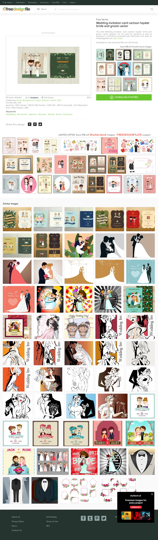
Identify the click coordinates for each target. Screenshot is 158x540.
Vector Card (56, 100)
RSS (48, 526)
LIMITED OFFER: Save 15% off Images (86, 135)
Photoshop (32, 2)
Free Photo (20, 2)
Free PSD (55, 2)
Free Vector (7, 2)
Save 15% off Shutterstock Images (135, 47)
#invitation (22, 114)
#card (59, 114)
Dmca (14, 526)
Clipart (72, 2)
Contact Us (16, 530)
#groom (33, 114)
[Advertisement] (48, 24)
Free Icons (44, 2)
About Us (16, 517)
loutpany (34, 98)
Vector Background (24, 100)
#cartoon (67, 114)
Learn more (118, 38)
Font (64, 2)
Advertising (51, 517)
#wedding (11, 114)
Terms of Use (52, 521)
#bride (51, 114)
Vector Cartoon (42, 100)
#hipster (42, 114)
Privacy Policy (18, 521)
